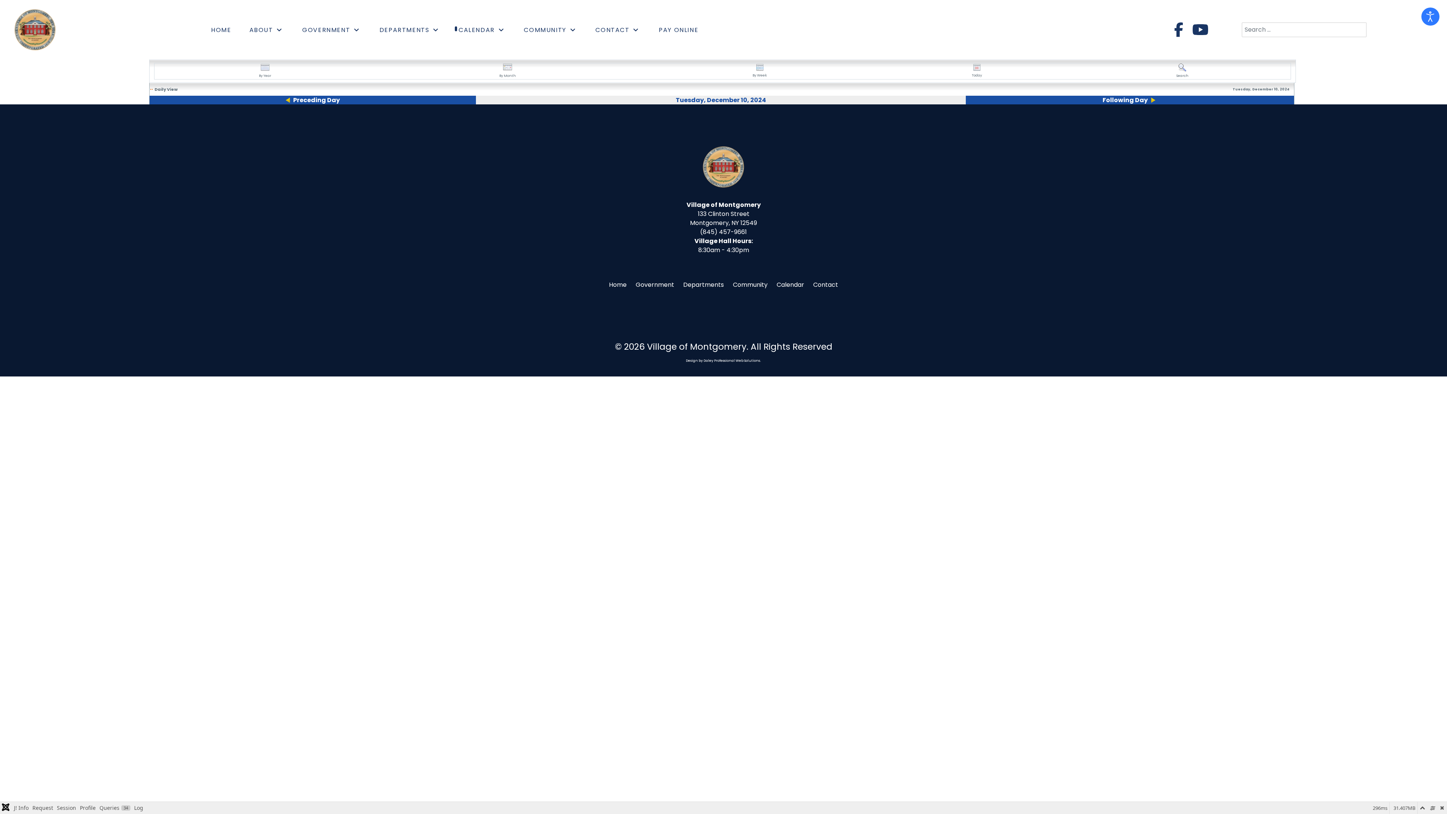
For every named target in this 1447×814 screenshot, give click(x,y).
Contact (825, 284)
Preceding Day (316, 100)
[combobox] (1304, 29)
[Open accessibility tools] (1430, 17)
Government (655, 284)
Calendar (790, 284)
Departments (703, 284)
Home (618, 284)
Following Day (1125, 100)
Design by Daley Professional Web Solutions (723, 360)
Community (750, 284)
